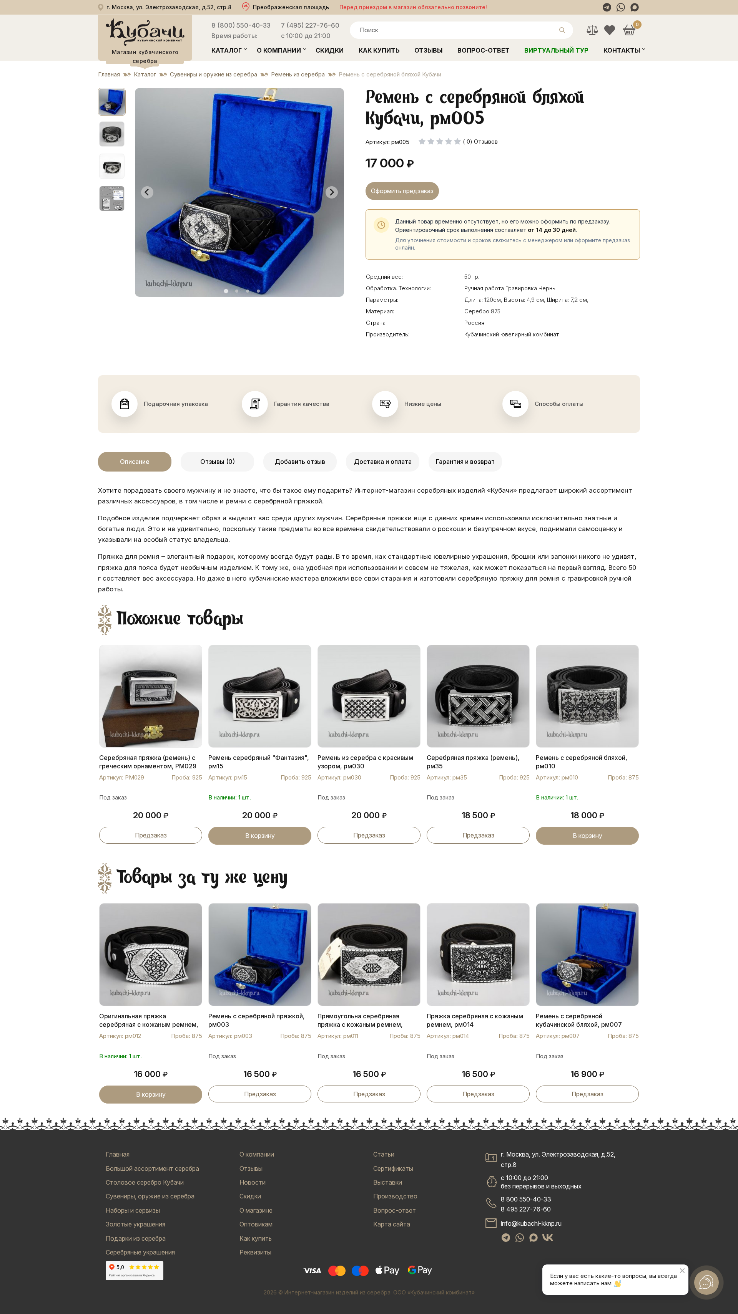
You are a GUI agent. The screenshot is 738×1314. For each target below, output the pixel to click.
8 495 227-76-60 (526, 1209)
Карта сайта (391, 1224)
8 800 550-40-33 (526, 1199)
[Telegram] (607, 7)
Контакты (621, 50)
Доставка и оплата (383, 461)
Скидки (330, 50)
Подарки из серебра (136, 1238)
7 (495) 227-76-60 (310, 25)
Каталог (226, 50)
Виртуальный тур (556, 50)
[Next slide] (332, 192)
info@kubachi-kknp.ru (531, 1223)
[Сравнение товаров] (592, 30)
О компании (279, 50)
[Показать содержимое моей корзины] (629, 30)
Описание (135, 461)
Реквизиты (255, 1252)
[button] (112, 102)
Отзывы (428, 50)
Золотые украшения (135, 1224)
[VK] (547, 1237)
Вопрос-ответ (483, 50)
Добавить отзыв (300, 461)
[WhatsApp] (620, 7)
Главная (118, 1154)
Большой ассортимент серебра (152, 1168)
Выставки (387, 1182)
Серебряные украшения (140, 1252)
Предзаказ (151, 835)
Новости (252, 1182)
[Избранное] (609, 30)
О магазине (256, 1210)
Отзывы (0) (217, 461)
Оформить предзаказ (402, 191)
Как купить (379, 50)
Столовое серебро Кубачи (145, 1182)
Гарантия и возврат (465, 461)
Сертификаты (393, 1168)
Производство (395, 1196)
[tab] (226, 291)
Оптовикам (256, 1224)
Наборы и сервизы (133, 1210)
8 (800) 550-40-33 (241, 25)
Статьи (383, 1154)
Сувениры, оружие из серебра (150, 1196)
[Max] (634, 7)
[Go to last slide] (147, 192)
